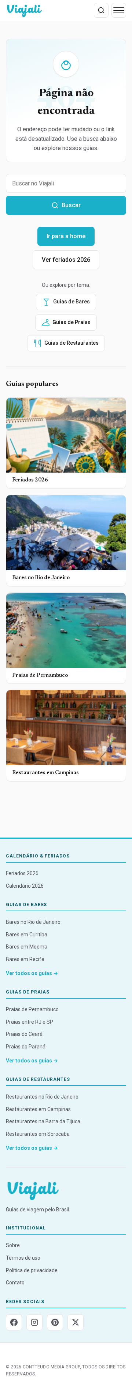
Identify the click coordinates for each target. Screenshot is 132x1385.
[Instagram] (34, 1322)
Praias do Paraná (25, 1047)
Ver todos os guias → (32, 973)
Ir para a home (66, 236)
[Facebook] (14, 1322)
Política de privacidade (32, 1270)
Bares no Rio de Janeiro (33, 922)
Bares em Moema (26, 947)
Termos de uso (23, 1258)
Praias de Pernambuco (32, 1009)
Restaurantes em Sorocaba (38, 1134)
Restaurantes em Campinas (38, 1109)
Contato (15, 1282)
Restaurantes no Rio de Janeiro (42, 1097)
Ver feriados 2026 (66, 259)
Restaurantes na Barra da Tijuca (43, 1121)
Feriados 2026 (22, 873)
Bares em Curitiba (26, 934)
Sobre (13, 1245)
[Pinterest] (55, 1322)
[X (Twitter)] (75, 1322)
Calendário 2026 (25, 886)
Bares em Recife (25, 959)
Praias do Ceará (24, 1034)
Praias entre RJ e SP (29, 1022)
